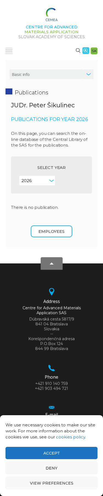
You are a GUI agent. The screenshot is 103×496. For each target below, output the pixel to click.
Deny (51, 468)
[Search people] (85, 50)
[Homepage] (52, 16)
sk (94, 51)
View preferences (51, 483)
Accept (51, 453)
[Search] (78, 50)
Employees (51, 231)
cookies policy (70, 436)
